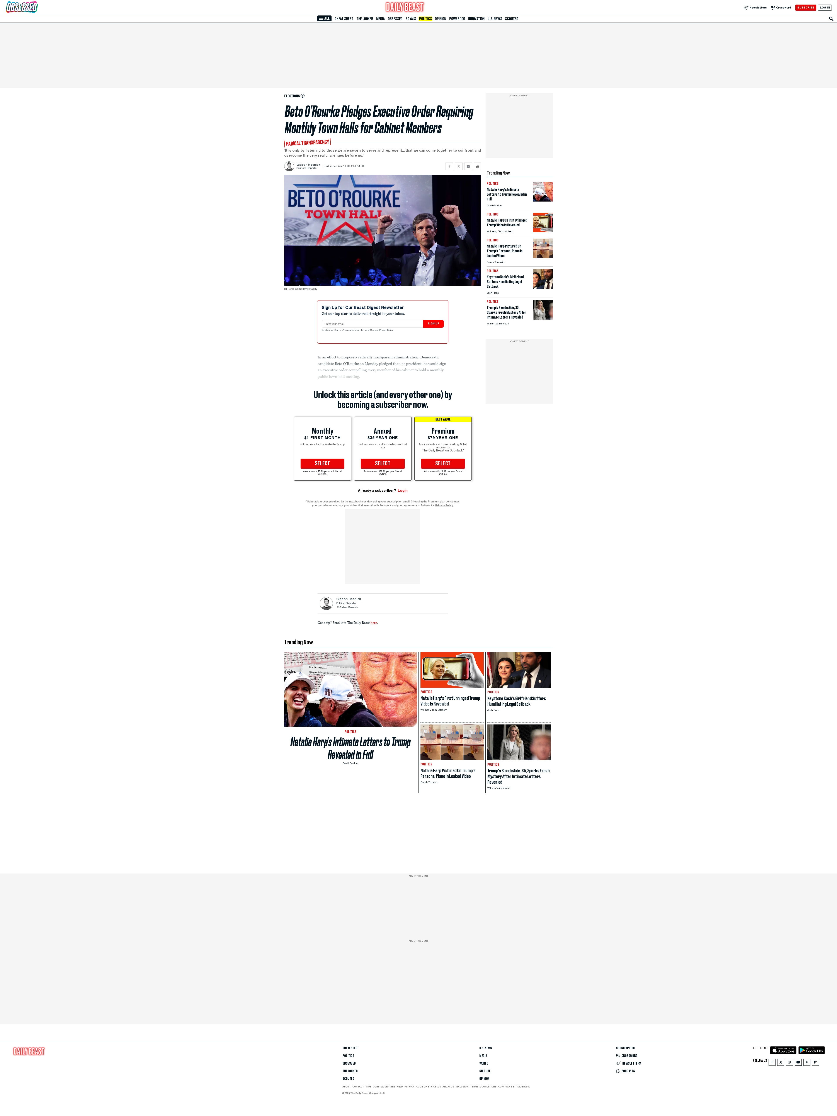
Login (403, 490)
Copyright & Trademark (514, 1086)
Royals (411, 19)
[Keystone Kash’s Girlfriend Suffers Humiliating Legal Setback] (543, 288)
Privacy (410, 1086)
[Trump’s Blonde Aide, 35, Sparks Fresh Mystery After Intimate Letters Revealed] (543, 318)
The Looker (364, 19)
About (346, 1086)
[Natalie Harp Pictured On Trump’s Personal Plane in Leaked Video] (543, 257)
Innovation (476, 19)
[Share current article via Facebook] (449, 166)
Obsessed (395, 19)
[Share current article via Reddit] (477, 166)
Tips (368, 1086)
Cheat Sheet (344, 19)
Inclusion (462, 1086)
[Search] (831, 19)
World (483, 1063)
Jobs (376, 1086)
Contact (358, 1086)
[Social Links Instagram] (789, 1063)
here (374, 622)
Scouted (511, 19)
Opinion (440, 19)
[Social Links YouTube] (798, 1063)
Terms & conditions (483, 1086)
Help (400, 1086)
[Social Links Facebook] (772, 1063)
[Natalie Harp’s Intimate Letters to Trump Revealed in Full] (543, 200)
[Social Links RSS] (806, 1063)
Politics (425, 19)
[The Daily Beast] (405, 7)
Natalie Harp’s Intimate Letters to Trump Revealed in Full (351, 748)
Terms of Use (368, 330)
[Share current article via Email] (468, 166)
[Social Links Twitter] (780, 1063)
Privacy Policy (386, 330)
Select (322, 463)
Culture (485, 1071)
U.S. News (495, 19)
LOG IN (825, 7)
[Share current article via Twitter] (459, 166)
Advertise (388, 1086)
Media (380, 19)
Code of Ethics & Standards (435, 1086)
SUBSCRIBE (805, 7)
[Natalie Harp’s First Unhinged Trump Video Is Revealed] (543, 231)
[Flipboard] (815, 1063)
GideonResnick (348, 607)
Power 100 (457, 19)
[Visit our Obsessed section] (35, 7)
